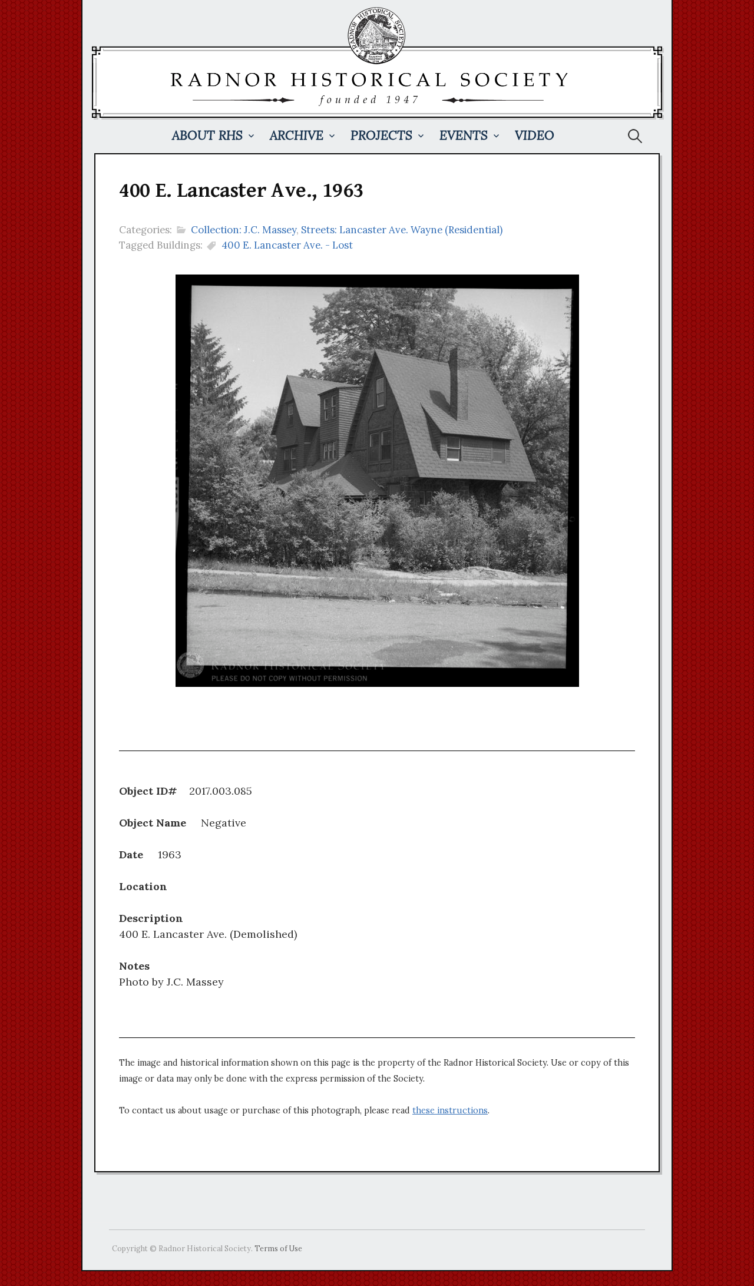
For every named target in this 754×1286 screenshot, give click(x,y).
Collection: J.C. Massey (243, 229)
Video (534, 135)
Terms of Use (278, 1248)
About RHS (207, 135)
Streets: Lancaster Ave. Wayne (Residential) (401, 229)
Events (463, 135)
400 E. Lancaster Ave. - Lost (287, 245)
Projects (381, 135)
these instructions (450, 1110)
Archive (296, 135)
